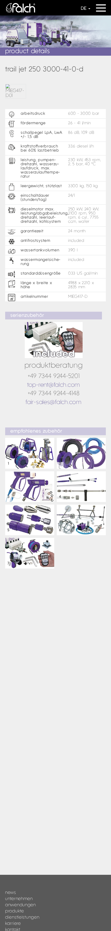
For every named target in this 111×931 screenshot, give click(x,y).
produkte (14, 911)
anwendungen (20, 905)
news (10, 893)
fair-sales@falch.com (53, 402)
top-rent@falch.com (53, 385)
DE (83, 8)
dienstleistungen (22, 917)
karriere (13, 923)
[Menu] (101, 6)
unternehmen (19, 899)
